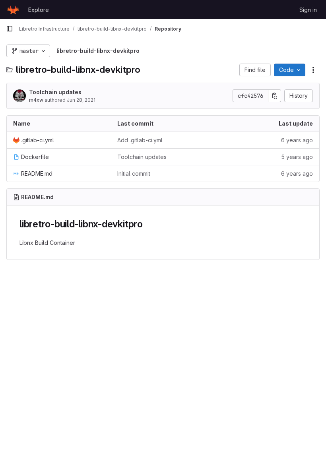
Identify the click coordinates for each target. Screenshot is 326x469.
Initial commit (133, 173)
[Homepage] (13, 9)
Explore (38, 9)
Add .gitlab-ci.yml (140, 140)
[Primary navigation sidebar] (9, 28)
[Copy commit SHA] (274, 95)
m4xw (36, 100)
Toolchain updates (55, 92)
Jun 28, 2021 (81, 100)
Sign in (308, 9)
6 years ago (297, 140)
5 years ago (297, 156)
